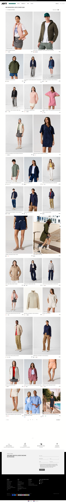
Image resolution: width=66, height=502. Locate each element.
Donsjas (8, 480)
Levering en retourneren (28, 493)
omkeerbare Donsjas (10, 486)
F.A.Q (18, 480)
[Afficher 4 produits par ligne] (59, 9)
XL (9, 48)
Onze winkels (30, 481)
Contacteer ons (20, 481)
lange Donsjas (9, 482)
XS (9, 46)
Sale (7, 489)
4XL (29, 48)
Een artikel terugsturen (21, 482)
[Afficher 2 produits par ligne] (58, 9)
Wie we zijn (29, 480)
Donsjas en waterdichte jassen (11, 487)
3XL (22, 48)
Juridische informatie (19, 493)
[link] (28, 419)
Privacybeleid (13, 493)
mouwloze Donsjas (9, 481)
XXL (15, 48)
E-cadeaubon (9, 488)
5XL (56, 48)
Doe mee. (29, 482)
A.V (23, 493)
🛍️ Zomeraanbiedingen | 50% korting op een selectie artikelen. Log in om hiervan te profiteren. (33, 0)
